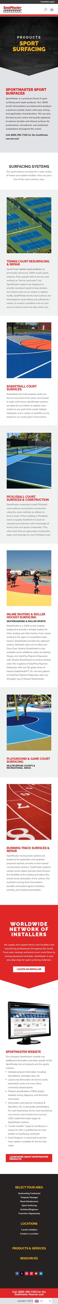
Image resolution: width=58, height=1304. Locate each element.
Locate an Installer (29, 969)
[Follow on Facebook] (17, 1273)
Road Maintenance (29, 1201)
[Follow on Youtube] (36, 1273)
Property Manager (29, 1197)
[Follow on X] (22, 1273)
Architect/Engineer (29, 1209)
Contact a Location (29, 1233)
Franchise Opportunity (29, 1213)
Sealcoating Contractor (29, 1193)
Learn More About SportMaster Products (29, 1158)
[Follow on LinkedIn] (41, 1273)
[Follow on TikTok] (31, 1273)
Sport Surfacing (29, 1205)
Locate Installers (29, 1229)
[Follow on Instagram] (26, 1273)
